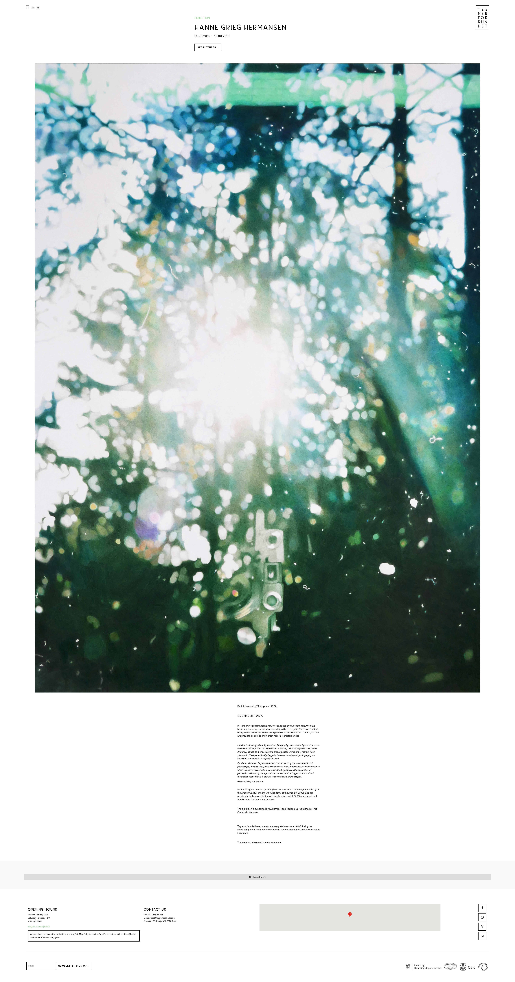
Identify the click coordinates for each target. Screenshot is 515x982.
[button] (33, 7)
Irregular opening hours (39, 926)
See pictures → (208, 47)
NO (33, 8)
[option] (33, 7)
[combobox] (38, 7)
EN (38, 8)
